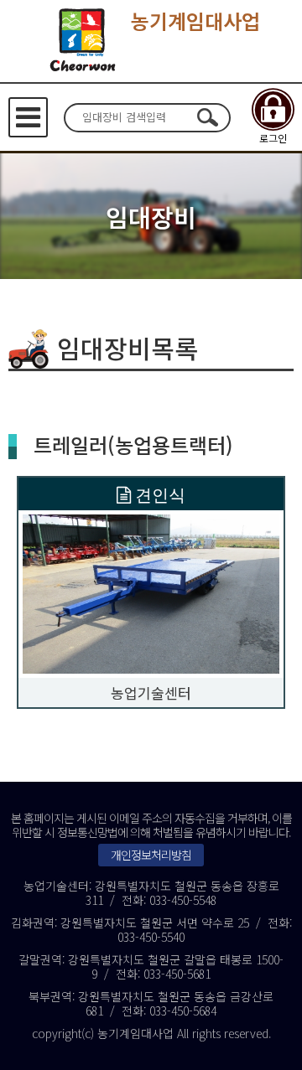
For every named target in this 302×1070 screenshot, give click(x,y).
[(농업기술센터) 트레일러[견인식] (151, 592)
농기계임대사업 (195, 20)
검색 (207, 117)
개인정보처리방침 (151, 854)
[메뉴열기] (28, 117)
